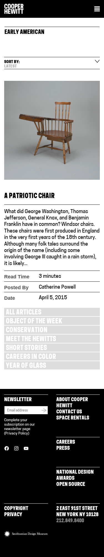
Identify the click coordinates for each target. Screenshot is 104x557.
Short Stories (26, 348)
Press (63, 448)
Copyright (16, 508)
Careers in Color (31, 357)
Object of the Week (34, 322)
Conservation (26, 331)
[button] (97, 9)
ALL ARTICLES (23, 313)
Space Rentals (72, 418)
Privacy (13, 515)
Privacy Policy (16, 433)
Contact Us (69, 412)
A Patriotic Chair (29, 196)
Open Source (70, 484)
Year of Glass (26, 366)
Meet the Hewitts (31, 339)
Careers (65, 442)
